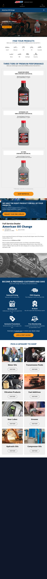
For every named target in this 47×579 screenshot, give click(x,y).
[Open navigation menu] (44, 10)
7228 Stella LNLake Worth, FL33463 (9, 229)
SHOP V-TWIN (6, 27)
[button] (1, 24)
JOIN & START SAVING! (23, 335)
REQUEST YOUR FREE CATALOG (14, 214)
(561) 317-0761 (21, 230)
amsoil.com (18, 331)
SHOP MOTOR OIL (23, 194)
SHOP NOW (12, 369)
